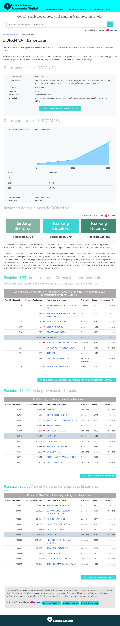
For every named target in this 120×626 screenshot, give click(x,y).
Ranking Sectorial (102, 9)
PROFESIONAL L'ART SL (57, 332)
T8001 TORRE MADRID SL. (58, 548)
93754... (38, 91)
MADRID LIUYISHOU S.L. (57, 519)
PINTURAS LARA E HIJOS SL (59, 366)
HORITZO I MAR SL (55, 462)
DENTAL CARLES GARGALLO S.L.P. (61, 457)
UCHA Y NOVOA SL (55, 327)
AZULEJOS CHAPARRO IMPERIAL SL (62, 342)
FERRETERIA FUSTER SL (57, 321)
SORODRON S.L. (54, 452)
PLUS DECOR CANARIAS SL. (58, 358)
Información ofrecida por (94, 30)
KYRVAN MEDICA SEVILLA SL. (59, 505)
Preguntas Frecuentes (51, 603)
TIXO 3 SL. (51, 353)
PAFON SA (51, 409)
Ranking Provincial (78, 9)
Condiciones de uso (71, 603)
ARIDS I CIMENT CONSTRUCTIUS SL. (62, 420)
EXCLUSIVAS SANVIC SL (57, 446)
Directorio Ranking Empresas (14, 34)
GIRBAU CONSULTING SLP (58, 415)
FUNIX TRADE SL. (54, 441)
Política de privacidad (89, 603)
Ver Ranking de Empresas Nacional (98, 578)
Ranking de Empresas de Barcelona (98, 476)
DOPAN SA (51, 337)
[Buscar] (110, 24)
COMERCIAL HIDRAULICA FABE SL (61, 348)
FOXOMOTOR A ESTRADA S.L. (59, 558)
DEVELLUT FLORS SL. (56, 430)
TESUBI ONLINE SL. (55, 425)
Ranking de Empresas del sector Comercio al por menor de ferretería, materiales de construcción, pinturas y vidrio (78, 380)
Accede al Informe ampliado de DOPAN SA (60, 109)
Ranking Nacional (54, 9)
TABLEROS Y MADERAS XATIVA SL (61, 564)
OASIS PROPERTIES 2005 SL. (59, 524)
